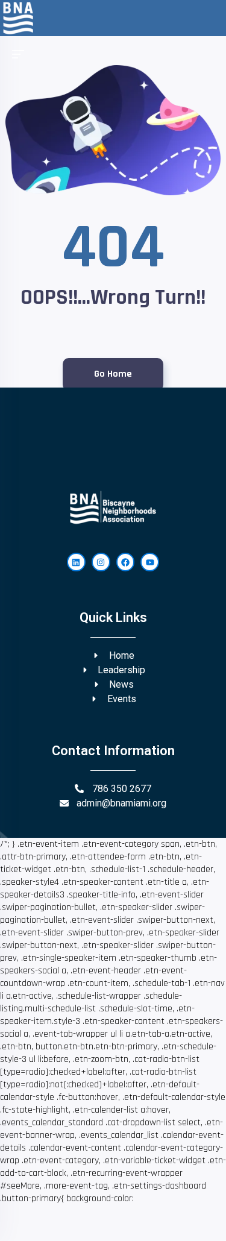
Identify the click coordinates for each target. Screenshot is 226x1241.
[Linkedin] (76, 562)
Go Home (113, 374)
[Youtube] (149, 562)
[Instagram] (101, 562)
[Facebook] (125, 562)
